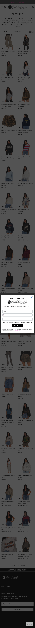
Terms (20, 330)
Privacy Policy (16, 330)
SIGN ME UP (17, 325)
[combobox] (5, 315)
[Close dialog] (32, 297)
